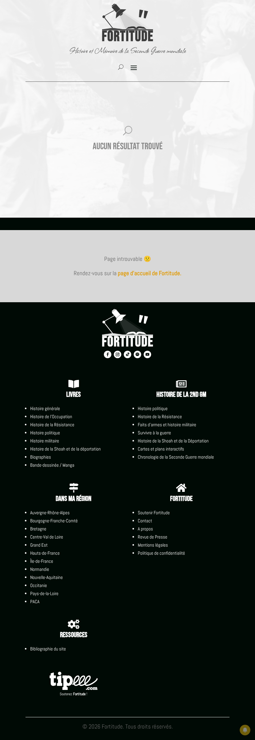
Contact (145, 521)
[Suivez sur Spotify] (137, 354)
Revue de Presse (152, 537)
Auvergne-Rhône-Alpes (50, 513)
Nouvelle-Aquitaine (46, 577)
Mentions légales (153, 545)
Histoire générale (45, 408)
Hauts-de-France (45, 553)
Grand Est (39, 545)
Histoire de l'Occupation (51, 416)
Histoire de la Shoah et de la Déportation (173, 441)
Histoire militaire (44, 441)
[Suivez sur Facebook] (107, 354)
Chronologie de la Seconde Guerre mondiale (176, 457)
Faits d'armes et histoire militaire (167, 425)
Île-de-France (41, 561)
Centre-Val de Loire (46, 537)
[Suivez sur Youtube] (147, 354)
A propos (145, 529)
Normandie (39, 569)
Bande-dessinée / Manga (52, 465)
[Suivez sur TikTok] (127, 354)
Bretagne (38, 529)
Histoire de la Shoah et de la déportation (65, 449)
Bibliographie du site (48, 649)
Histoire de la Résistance (52, 425)
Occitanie (38, 585)
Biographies (40, 457)
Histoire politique (45, 433)
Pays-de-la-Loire (44, 593)
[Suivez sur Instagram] (117, 354)
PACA (34, 601)
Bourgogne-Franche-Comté (54, 521)
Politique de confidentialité (161, 553)
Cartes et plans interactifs (161, 449)
